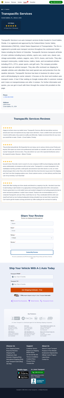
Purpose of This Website (49, 350)
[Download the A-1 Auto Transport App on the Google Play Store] (23, 373)
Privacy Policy (39, 256)
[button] (56, 2)
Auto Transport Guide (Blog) (14, 361)
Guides (20, 2)
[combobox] (32, 277)
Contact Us (45, 359)
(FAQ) (19, 357)
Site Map (9, 363)
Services (7, 2)
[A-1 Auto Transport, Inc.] (2, 2)
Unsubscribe (30, 363)
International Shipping (13, 359)
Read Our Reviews (12, 350)
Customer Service (31, 348)
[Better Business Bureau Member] (38, 381)
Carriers (7, 9)
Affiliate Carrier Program (49, 355)
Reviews (13, 2)
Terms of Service (48, 256)
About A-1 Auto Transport (49, 348)
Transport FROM (16, 273)
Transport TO (15, 281)
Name (13, 220)
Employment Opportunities (50, 353)
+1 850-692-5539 (8, 97)
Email (12, 227)
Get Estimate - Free (32, 290)
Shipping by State (11, 355)
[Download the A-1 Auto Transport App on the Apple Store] (23, 377)
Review (13, 242)
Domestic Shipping (12, 357)
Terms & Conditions (32, 357)
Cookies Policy (30, 359)
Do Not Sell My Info (32, 354)
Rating (13, 235)
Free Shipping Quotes (12, 348)
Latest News (45, 357)
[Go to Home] (2, 9)
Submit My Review (32, 252)
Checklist (32, 2)
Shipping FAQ (10, 353)
